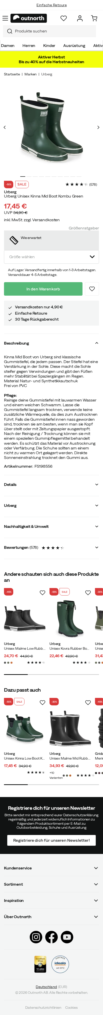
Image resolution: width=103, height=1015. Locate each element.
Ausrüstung (74, 45)
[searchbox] (54, 31)
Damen (7, 45)
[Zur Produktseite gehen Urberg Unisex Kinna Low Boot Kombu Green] (25, 728)
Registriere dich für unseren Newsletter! (51, 840)
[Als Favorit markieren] (92, 289)
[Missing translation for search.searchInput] (7, 31)
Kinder (49, 45)
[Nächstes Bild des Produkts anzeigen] (98, 127)
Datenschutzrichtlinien (43, 1008)
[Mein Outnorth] (80, 18)
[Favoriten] (64, 18)
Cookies (71, 1008)
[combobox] (49, 31)
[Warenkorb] (94, 18)
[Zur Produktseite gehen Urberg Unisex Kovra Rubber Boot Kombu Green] (70, 618)
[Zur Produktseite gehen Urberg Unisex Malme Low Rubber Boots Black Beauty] (25, 618)
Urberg (46, 74)
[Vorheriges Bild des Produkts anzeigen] (5, 127)
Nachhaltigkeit (51, 10)
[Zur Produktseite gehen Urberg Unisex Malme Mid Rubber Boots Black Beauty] (70, 728)
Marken (30, 74)
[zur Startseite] (28, 18)
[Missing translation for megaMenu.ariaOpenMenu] (5, 18)
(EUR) (51, 987)
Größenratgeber (84, 228)
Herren (28, 45)
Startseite (12, 74)
